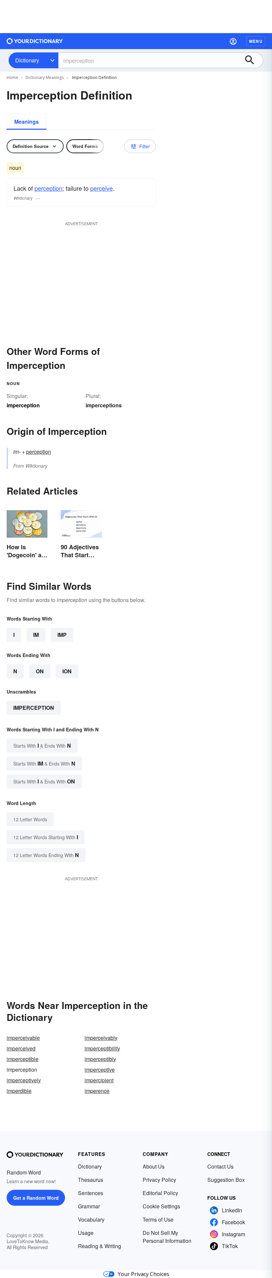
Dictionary (27, 60)
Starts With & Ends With (42, 745)
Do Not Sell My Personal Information (167, 1236)
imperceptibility (102, 1048)
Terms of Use (158, 1219)
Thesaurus (90, 1179)
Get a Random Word (36, 1197)
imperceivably (101, 1038)
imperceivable (23, 1038)
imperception (33, 707)
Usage (86, 1233)
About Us (154, 1166)
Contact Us (220, 1166)
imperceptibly (100, 1059)
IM (36, 635)
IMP (62, 635)
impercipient (99, 1080)
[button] (233, 41)
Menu (256, 41)
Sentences (90, 1193)
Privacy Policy (159, 1179)
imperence (97, 1091)
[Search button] (253, 60)
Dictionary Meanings (45, 77)
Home (12, 77)
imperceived (21, 1048)
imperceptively (24, 1080)
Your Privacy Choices (143, 1274)
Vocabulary (91, 1219)
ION (67, 671)
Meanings (26, 121)
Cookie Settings (161, 1206)
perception (48, 188)
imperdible (19, 1091)
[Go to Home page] (35, 41)
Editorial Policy (160, 1193)
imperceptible (22, 1059)
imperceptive (100, 1069)
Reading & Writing (99, 1246)
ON (40, 671)
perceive (101, 188)
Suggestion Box (226, 1179)
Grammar (89, 1206)
